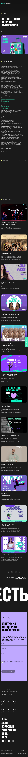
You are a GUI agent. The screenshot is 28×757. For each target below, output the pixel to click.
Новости (13, 577)
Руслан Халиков (5, 101)
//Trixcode (9, 750)
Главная (2, 578)
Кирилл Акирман (5, 106)
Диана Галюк (4, 108)
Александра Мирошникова (8, 99)
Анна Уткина (4, 103)
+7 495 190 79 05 (6, 695)
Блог (7, 577)
